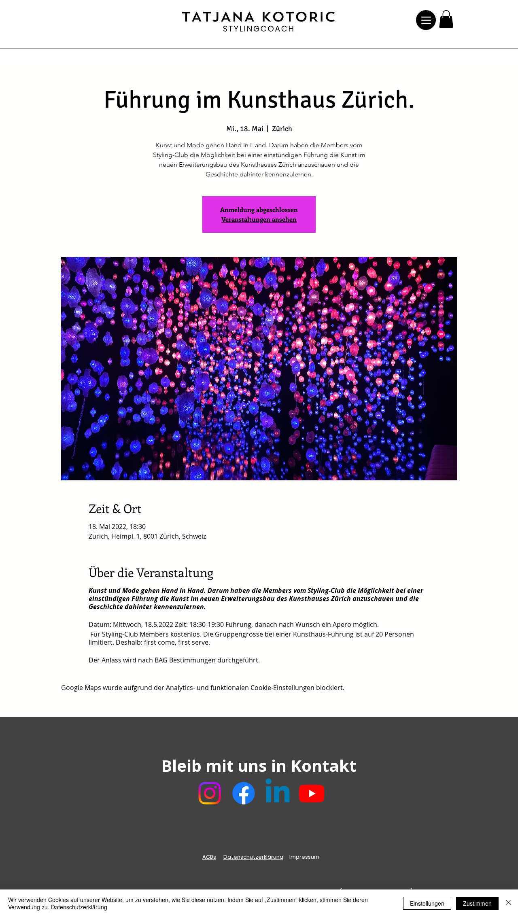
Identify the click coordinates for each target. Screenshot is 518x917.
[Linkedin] (278, 793)
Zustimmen (477, 903)
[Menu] (426, 20)
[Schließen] (508, 903)
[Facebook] (244, 793)
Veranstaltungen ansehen (259, 219)
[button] (446, 19)
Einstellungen (427, 903)
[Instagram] (210, 793)
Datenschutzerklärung (253, 857)
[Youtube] (312, 793)
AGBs (209, 857)
